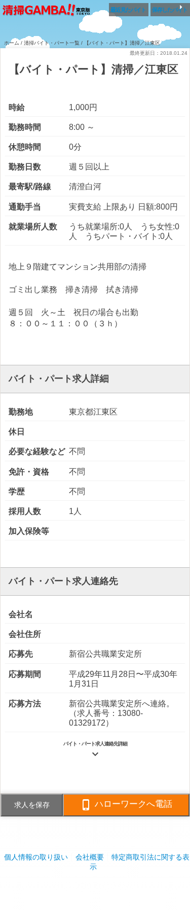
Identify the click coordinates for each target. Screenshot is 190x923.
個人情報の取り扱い (36, 857)
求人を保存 (32, 805)
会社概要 (89, 857)
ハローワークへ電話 (126, 805)
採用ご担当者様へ (95, 887)
